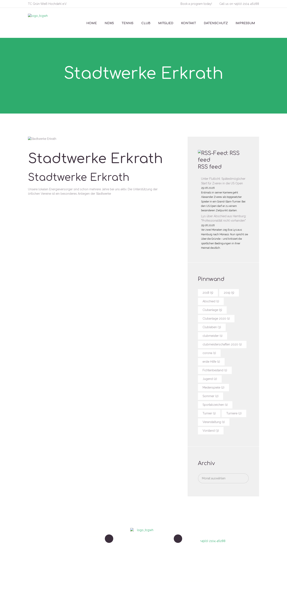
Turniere (234, 413)
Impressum (173, 580)
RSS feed (210, 167)
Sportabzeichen (215, 404)
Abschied (211, 301)
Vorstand (211, 430)
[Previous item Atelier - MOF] (35, 139)
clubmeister (212, 335)
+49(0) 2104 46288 (246, 3)
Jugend (210, 379)
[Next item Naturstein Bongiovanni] (49, 139)
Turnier (209, 413)
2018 (208, 292)
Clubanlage (212, 310)
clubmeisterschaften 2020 (222, 344)
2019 (229, 292)
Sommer (211, 396)
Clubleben (212, 327)
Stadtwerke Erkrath (78, 177)
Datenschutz (191, 580)
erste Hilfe (211, 361)
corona (209, 353)
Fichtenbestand (215, 370)
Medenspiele (213, 387)
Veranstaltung (214, 422)
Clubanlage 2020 (216, 318)
